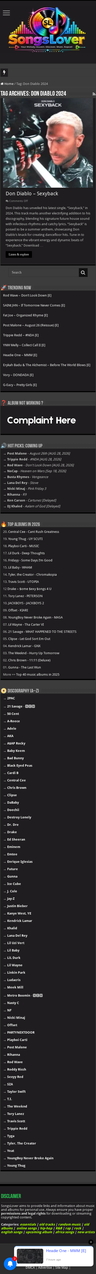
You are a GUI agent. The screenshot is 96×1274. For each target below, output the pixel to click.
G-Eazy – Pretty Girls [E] (20, 385)
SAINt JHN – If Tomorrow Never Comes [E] (34, 305)
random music (69, 1224)
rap (68, 1228)
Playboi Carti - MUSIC (23, 546)
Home (9, 84)
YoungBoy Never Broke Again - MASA (35, 617)
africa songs (64, 1232)
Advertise (45, 1267)
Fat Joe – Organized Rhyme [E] (25, 315)
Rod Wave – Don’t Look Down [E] (27, 295)
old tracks (47, 1224)
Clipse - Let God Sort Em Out (29, 639)
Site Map (61, 1267)
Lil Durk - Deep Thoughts (26, 553)
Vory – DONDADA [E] (18, 375)
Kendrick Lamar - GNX (24, 646)
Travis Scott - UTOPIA (23, 582)
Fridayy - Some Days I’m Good (30, 560)
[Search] (83, 272)
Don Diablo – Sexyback (32, 193)
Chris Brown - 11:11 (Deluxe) (29, 660)
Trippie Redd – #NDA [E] (21, 335)
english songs (11, 1232)
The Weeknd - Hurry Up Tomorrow (33, 653)
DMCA (30, 1267)
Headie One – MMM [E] (20, 355)
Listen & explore (19, 254)
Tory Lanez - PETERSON (25, 596)
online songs (27, 1228)
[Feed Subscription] (94, 94)
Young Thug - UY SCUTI (25, 539)
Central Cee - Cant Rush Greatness (33, 532)
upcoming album (39, 1232)
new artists (86, 1232)
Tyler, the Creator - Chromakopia (32, 574)
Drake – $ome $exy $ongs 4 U (29, 589)
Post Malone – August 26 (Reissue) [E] (31, 325)
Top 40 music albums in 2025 (37, 674)
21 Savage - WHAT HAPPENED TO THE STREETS (42, 632)
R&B (59, 1228)
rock (77, 1228)
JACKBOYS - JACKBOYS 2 (26, 603)
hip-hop (46, 1228)
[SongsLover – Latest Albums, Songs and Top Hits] (48, 28)
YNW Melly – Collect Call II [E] (24, 345)
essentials (28, 1224)
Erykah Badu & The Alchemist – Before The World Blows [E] (46, 365)
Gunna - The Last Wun (24, 667)
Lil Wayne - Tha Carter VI (26, 624)
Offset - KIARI (18, 610)
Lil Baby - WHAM (20, 567)
